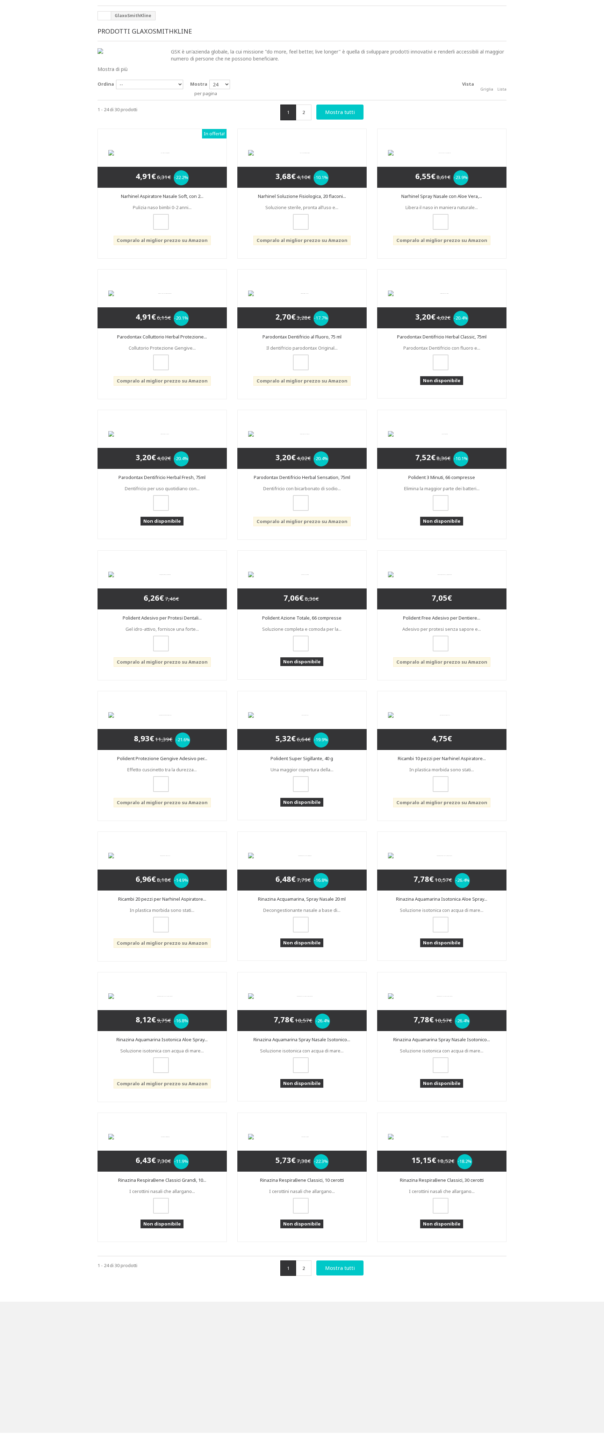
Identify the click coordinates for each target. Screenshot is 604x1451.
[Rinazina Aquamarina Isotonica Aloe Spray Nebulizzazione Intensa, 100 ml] (162, 1026)
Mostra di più (113, 69)
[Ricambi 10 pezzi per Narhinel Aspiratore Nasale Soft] (442, 732)
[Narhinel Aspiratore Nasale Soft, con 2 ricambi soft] (162, 151)
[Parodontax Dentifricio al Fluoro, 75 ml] (302, 295)
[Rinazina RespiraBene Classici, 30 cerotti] (442, 1169)
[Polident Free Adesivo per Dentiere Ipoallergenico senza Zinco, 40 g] (442, 585)
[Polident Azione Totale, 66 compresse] (302, 582)
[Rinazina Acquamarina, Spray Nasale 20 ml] (302, 879)
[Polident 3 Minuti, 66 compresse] (442, 441)
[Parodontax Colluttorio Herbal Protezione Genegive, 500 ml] (162, 298)
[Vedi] (161, 228)
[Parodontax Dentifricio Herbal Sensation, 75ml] (302, 441)
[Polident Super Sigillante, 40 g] (302, 729)
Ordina (106, 84)
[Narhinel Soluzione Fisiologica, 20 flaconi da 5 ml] (302, 148)
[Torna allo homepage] (104, 16)
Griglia (486, 89)
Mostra (198, 84)
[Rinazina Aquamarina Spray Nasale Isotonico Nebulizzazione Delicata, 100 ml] (302, 1026)
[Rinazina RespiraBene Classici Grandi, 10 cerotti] (162, 1169)
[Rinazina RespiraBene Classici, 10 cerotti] (302, 1169)
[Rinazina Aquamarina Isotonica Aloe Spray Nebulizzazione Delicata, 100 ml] (442, 879)
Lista (501, 89)
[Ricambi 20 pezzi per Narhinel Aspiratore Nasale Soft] (162, 879)
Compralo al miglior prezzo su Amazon (162, 246)
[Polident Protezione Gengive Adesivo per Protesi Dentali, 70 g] (162, 732)
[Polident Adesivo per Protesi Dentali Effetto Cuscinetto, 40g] (162, 585)
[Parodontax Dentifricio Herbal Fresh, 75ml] (162, 441)
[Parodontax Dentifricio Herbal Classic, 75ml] (442, 295)
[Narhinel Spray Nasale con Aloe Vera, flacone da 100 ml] (442, 151)
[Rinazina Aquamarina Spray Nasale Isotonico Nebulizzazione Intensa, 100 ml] (442, 1026)
